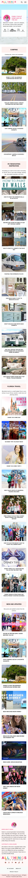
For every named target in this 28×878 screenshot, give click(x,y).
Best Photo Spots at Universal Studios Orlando (14, 491)
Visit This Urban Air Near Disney (11, 787)
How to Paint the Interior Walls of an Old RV (14, 197)
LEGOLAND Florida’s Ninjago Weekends (13, 813)
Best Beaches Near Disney (12, 711)
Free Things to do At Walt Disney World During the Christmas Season (14, 517)
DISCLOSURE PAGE (8, 853)
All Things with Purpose (15, 875)
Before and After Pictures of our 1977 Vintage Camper (14, 223)
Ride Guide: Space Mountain (12, 762)
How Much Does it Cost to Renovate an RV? (14, 299)
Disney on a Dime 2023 (14, 417)
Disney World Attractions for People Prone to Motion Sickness (14, 595)
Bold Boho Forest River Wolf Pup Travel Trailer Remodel (13, 377)
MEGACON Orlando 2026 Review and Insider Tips (13, 736)
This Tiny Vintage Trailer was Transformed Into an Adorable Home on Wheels (14, 351)
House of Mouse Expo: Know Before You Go (13, 634)
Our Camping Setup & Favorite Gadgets (14, 129)
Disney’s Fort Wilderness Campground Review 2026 (14, 78)
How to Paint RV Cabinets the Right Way (14, 249)
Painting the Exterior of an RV (13, 274)
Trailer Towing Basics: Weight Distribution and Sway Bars (14, 103)
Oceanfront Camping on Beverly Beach (14, 155)
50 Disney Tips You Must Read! (14, 441)
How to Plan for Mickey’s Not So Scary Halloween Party (14, 543)
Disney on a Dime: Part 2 (14, 466)
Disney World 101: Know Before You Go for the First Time (14, 569)
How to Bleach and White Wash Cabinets (14, 324)
